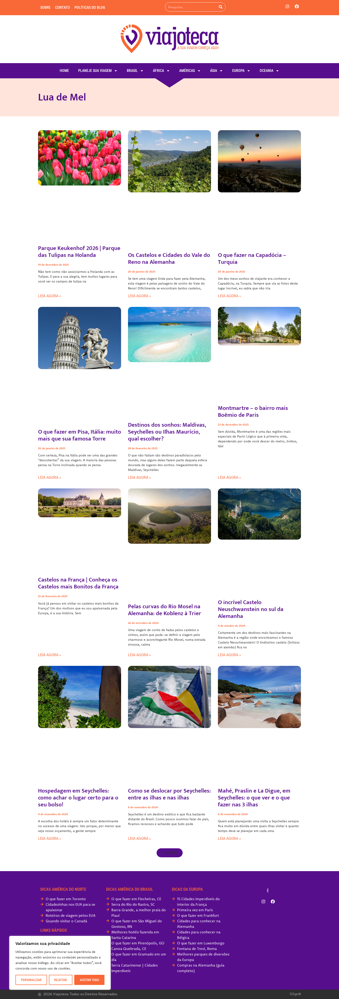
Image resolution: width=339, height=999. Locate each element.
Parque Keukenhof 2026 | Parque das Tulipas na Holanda (79, 252)
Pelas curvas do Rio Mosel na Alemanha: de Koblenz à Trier (164, 610)
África (158, 70)
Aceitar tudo (89, 980)
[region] (60, 963)
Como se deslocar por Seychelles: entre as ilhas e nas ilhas (169, 794)
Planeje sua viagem (95, 70)
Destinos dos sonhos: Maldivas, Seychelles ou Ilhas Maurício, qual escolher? (167, 432)
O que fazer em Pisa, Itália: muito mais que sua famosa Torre (79, 435)
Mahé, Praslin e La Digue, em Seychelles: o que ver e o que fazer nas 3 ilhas (254, 797)
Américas (187, 70)
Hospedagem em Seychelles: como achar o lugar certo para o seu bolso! (78, 797)
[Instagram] (287, 6)
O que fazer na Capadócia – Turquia (252, 258)
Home (64, 70)
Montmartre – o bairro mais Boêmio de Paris (253, 411)
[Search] (220, 7)
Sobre (45, 7)
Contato (62, 7)
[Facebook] (297, 6)
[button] (170, 852)
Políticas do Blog (89, 7)
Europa (238, 70)
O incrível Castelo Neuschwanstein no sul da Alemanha (250, 609)
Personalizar (31, 980)
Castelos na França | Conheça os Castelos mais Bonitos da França (78, 583)
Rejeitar (60, 980)
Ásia (213, 70)
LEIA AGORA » (49, 296)
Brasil (132, 70)
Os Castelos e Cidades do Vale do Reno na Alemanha (169, 258)
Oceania (266, 70)
